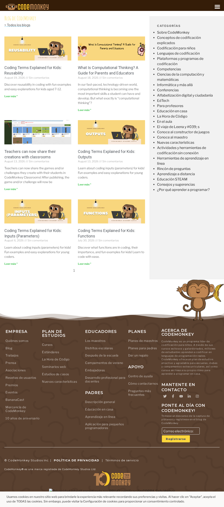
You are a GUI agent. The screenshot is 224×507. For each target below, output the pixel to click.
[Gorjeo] (164, 396)
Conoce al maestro (172, 137)
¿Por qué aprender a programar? (183, 190)
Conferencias (168, 90)
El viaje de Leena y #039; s (178, 127)
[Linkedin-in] (189, 396)
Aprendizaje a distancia (176, 174)
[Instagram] (197, 396)
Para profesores (170, 106)
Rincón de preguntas (174, 169)
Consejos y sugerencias (176, 184)
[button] (217, 6)
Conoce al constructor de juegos (183, 132)
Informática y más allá (175, 85)
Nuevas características (175, 142)
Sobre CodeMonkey (173, 32)
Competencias (169, 69)
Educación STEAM (172, 179)
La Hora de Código (172, 116)
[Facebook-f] (173, 396)
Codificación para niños (176, 48)
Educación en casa (172, 111)
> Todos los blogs (17, 25)
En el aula (164, 121)
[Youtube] (181, 396)
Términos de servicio (122, 460)
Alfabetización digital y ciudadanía (185, 95)
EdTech (163, 101)
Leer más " (11, 96)
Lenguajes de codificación (178, 53)
